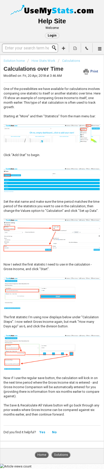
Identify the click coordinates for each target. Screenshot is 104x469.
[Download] (43, 235)
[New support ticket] (63, 47)
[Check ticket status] (75, 47)
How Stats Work (43, 61)
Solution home (14, 61)
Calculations (71, 61)
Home (41, 455)
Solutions (61, 455)
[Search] (55, 47)
